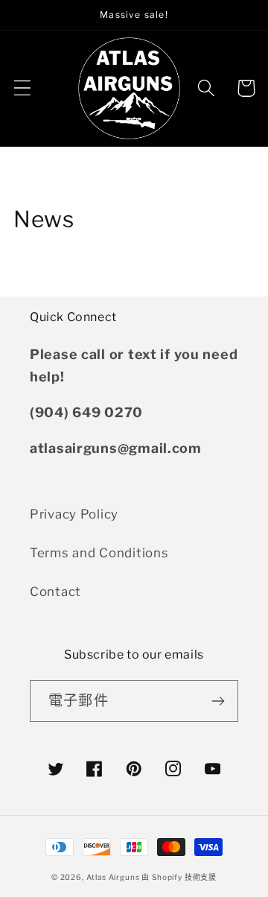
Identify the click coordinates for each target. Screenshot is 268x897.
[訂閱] (217, 701)
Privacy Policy (74, 514)
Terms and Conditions (99, 552)
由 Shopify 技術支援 (179, 876)
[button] (22, 88)
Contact (55, 591)
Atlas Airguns (114, 876)
